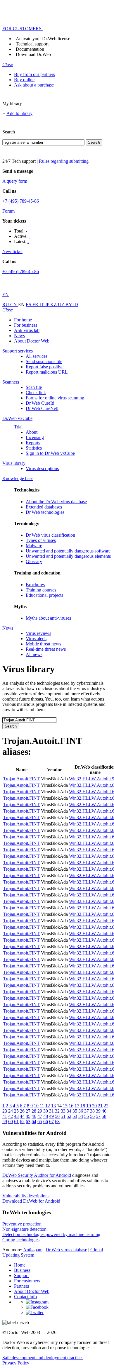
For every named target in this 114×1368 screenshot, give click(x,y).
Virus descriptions (42, 468)
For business (25, 325)
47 (39, 1116)
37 (86, 1110)
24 (10, 1110)
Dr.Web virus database (66, 1249)
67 (51, 1121)
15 (65, 1105)
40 (104, 1110)
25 (16, 1110)
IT (42, 304)
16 (71, 1105)
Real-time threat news (46, 649)
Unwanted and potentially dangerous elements (68, 556)
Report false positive (44, 366)
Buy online (24, 79)
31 (51, 1110)
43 (16, 1116)
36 (80, 1110)
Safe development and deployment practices (42, 1357)
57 (98, 1116)
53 (74, 1116)
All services (36, 356)
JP (47, 304)
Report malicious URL (47, 371)
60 (10, 1121)
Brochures (35, 584)
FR (35, 304)
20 (94, 1105)
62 (22, 1121)
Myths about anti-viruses (48, 618)
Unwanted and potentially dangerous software (68, 550)
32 (57, 1110)
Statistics (34, 447)
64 (34, 1121)
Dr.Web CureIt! (40, 403)
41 (4, 1116)
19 (88, 1105)
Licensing (35, 437)
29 (39, 1110)
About (31, 432)
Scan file (34, 387)
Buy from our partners (34, 74)
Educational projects (44, 595)
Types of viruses (41, 540)
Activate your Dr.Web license (43, 38)
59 (4, 1121)
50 (57, 1116)
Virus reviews (38, 633)
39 (98, 1110)
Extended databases (44, 506)
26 (22, 1110)
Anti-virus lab (26, 330)
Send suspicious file (44, 361)
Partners (21, 1286)
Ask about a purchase (34, 84)
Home (19, 1264)
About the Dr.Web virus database (56, 501)
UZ (61, 304)
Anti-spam (32, 1249)
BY (69, 304)
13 (53, 1105)
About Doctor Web (31, 340)
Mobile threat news (43, 643)
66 (45, 1121)
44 (22, 1116)
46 (34, 1116)
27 (28, 1110)
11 (42, 1105)
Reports (33, 442)
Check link (36, 392)
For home (23, 319)
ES (29, 304)
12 (47, 1105)
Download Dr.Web (33, 54)
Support (21, 1275)
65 (39, 1121)
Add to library (19, 113)
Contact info (25, 1296)
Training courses (41, 589)
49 (51, 1116)
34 (69, 1110)
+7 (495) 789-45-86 (20, 201)
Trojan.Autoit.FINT (21, 778)
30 (45, 1110)
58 (104, 1116)
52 (69, 1116)
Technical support (32, 43)
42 (10, 1116)
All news (34, 654)
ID (75, 304)
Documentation (30, 49)
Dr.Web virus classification (50, 535)
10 (36, 1105)
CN (14, 304)
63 (28, 1121)
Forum (8, 210)
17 (77, 1105)
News (19, 335)
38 (92, 1110)
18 (82, 1105)
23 (4, 1110)
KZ (54, 304)
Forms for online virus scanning (55, 397)
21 (100, 1105)
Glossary (34, 561)
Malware (34, 545)
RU (6, 304)
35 (74, 1110)
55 (86, 1116)
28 (34, 1110)
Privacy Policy (15, 1362)
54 (80, 1116)
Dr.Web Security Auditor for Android (36, 1175)
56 (92, 1116)
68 (57, 1121)
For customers (27, 1280)
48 (45, 1116)
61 (16, 1121)
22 (106, 1105)
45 (28, 1116)
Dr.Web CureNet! (42, 408)
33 (63, 1110)
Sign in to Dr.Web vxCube (50, 453)
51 (63, 1116)
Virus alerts (36, 638)
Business (22, 1270)
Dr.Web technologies (45, 512)
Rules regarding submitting (64, 161)
